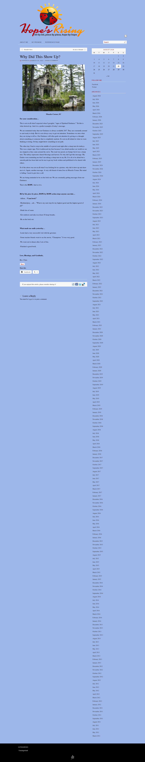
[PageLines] (72, 759)
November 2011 (98, 711)
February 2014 (97, 617)
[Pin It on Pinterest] (22, 264)
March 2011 (96, 736)
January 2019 (97, 412)
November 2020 (98, 336)
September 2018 (98, 426)
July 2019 (96, 391)
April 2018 (96, 444)
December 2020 (98, 332)
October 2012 (97, 673)
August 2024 (97, 179)
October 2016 (97, 506)
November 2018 (98, 419)
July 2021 (96, 308)
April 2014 (96, 610)
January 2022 (97, 287)
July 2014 (96, 600)
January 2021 (97, 329)
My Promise (37, 42)
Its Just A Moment (78, 49)
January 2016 (97, 537)
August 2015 (97, 555)
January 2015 (97, 579)
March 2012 (96, 697)
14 (113, 63)
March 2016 (96, 530)
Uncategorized (23, 750)
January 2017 (97, 496)
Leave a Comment (51, 60)
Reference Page (52, 42)
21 (113, 66)
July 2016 (96, 517)
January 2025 (97, 162)
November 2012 (98, 670)
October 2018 (97, 423)
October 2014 (97, 590)
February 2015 (97, 576)
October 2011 (97, 715)
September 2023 (98, 217)
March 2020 (96, 364)
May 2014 (96, 607)
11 (99, 63)
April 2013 (96, 652)
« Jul (107, 76)
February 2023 (97, 242)
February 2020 (97, 367)
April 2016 (96, 527)
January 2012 (97, 704)
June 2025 (96, 144)
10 (94, 63)
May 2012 (96, 690)
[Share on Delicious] (83, 284)
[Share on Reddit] (73, 284)
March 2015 (96, 572)
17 (94, 66)
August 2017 (97, 471)
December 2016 (98, 499)
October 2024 (97, 172)
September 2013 (98, 635)
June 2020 (96, 353)
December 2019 (98, 374)
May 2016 (96, 524)
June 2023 (96, 228)
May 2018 (96, 440)
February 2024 (97, 200)
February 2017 (97, 492)
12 (104, 63)
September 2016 (98, 510)
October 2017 (97, 464)
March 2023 (96, 238)
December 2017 (98, 457)
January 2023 (97, 245)
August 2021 (97, 304)
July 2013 (96, 642)
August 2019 (97, 388)
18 (99, 66)
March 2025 (96, 155)
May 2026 (96, 106)
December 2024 (98, 165)
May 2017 (96, 482)
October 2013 (97, 631)
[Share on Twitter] (80, 284)
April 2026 (96, 110)
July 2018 (96, 433)
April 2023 (96, 235)
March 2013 (96, 656)
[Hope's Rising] (52, 36)
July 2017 (96, 475)
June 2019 (96, 395)
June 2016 (96, 520)
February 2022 (97, 284)
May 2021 (96, 315)
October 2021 (97, 297)
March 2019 (96, 405)
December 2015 (98, 541)
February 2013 (97, 659)
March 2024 (96, 197)
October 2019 (97, 381)
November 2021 (98, 294)
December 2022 (98, 249)
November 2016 (98, 503)
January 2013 (97, 663)
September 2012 (98, 677)
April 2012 (96, 694)
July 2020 (96, 350)
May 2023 (96, 231)
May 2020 (96, 357)
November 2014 (98, 586)
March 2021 (96, 322)
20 (109, 66)
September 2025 (98, 134)
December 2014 (98, 583)
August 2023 (97, 221)
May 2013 (96, 649)
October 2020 (97, 339)
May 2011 (96, 732)
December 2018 (98, 416)
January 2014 (97, 621)
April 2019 (96, 402)
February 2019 (97, 409)
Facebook (95, 84)
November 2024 (98, 169)
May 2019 (96, 398)
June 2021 (96, 311)
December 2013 (98, 624)
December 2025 (98, 123)
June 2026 (96, 103)
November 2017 (98, 461)
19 (104, 66)
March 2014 (96, 614)
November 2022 (98, 252)
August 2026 (97, 96)
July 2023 (96, 224)
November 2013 (98, 628)
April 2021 (96, 318)
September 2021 (98, 301)
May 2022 (96, 273)
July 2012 (96, 684)
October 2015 (97, 548)
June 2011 (96, 729)
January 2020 (97, 371)
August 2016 (97, 513)
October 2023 (97, 214)
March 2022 (96, 280)
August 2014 (97, 597)
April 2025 (96, 151)
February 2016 (97, 534)
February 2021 (97, 325)
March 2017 (96, 489)
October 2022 (97, 256)
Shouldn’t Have (28, 49)
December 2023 (98, 207)
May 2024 (96, 190)
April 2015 (96, 569)
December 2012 (98, 666)
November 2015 (98, 544)
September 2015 (98, 551)
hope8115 (25, 60)
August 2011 (97, 722)
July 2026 (96, 99)
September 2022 (98, 259)
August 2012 (97, 680)
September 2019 (98, 384)
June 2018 (96, 437)
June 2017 (96, 478)
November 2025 (98, 127)
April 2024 (96, 193)
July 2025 (96, 141)
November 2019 (98, 377)
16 (123, 63)
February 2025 (97, 158)
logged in (31, 299)
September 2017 (98, 468)
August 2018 (97, 430)
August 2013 (97, 638)
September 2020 (98, 343)
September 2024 (98, 176)
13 (109, 63)
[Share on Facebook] (76, 284)
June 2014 (96, 604)
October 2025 (97, 131)
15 (118, 63)
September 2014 (98, 593)
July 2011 (96, 725)
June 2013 (96, 645)
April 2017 (96, 485)
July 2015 (96, 558)
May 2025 (96, 148)
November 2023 (98, 211)
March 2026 (96, 113)
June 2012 (96, 687)
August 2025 (97, 137)
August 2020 (97, 346)
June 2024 (96, 186)
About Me (24, 42)
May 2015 (96, 565)
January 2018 (97, 454)
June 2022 (96, 270)
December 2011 (98, 708)
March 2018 (96, 447)
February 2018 (97, 451)
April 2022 (96, 277)
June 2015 (96, 562)
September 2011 (98, 718)
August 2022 (97, 263)
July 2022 (96, 266)
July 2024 (96, 183)
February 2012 (97, 701)
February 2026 (97, 117)
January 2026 (97, 120)
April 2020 (96, 360)
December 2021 (98, 291)
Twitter (94, 87)
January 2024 (97, 204)
